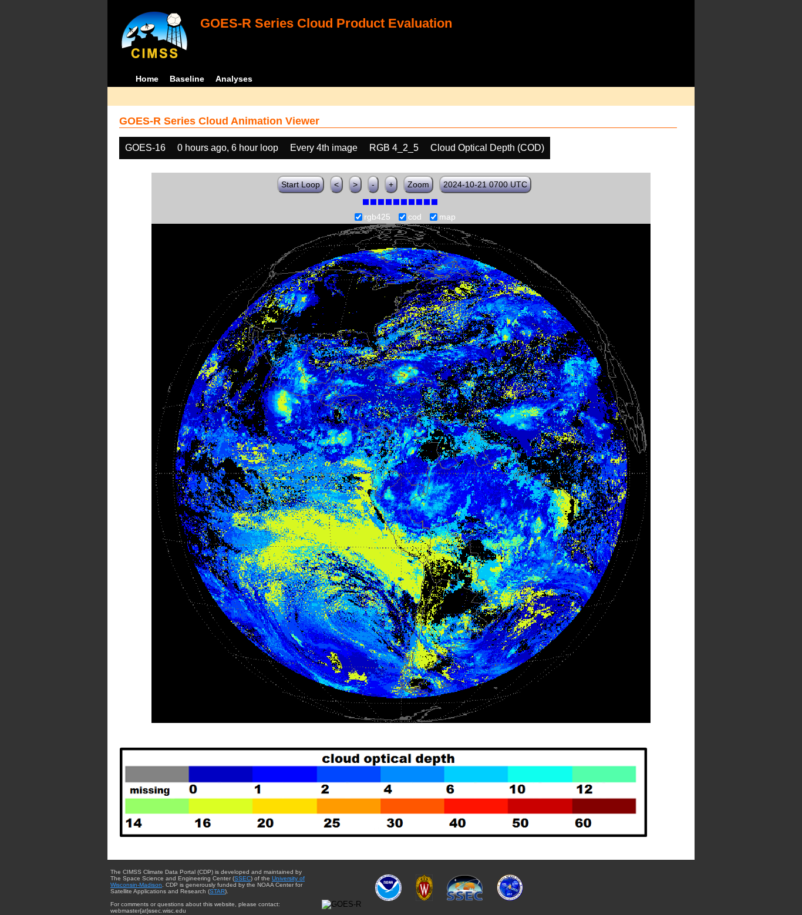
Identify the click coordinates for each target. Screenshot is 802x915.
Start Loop (300, 184)
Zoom (418, 184)
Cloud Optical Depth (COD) (487, 148)
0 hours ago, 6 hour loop (227, 148)
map (447, 217)
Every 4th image (324, 148)
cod (415, 217)
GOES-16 (145, 148)
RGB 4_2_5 (394, 148)
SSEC (242, 878)
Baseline (187, 78)
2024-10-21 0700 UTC (485, 184)
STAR (217, 891)
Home (147, 78)
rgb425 (377, 217)
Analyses (233, 78)
